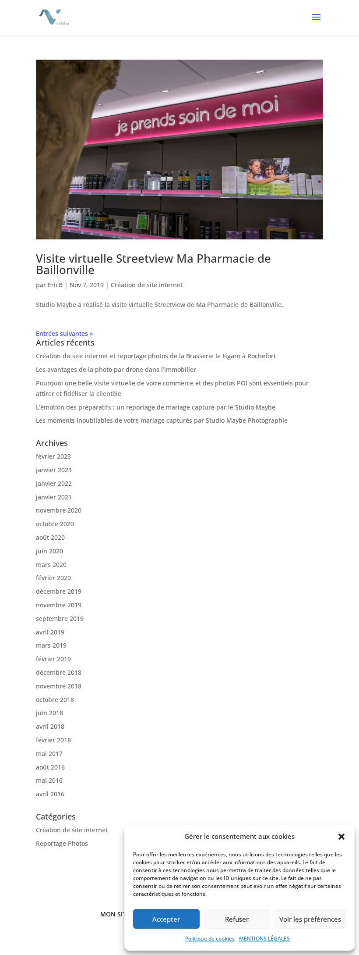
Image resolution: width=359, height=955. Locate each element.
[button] (341, 836)
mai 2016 (49, 780)
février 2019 (53, 659)
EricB (55, 285)
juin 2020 (49, 551)
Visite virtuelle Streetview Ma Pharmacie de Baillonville (153, 264)
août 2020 (50, 537)
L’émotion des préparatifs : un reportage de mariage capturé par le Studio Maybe (155, 407)
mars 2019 (51, 645)
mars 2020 (51, 564)
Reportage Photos (62, 843)
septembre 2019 (60, 618)
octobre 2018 (55, 699)
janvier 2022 (54, 483)
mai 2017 (49, 753)
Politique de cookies (210, 938)
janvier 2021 (54, 497)
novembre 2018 (58, 686)
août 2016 (50, 767)
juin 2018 (49, 713)
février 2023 (53, 456)
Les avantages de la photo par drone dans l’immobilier (116, 369)
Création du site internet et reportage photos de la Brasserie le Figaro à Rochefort (156, 356)
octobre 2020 (55, 524)
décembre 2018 (58, 672)
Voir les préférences (310, 919)
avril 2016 (50, 794)
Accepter (166, 919)
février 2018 (53, 740)
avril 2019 (50, 632)
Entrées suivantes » (64, 333)
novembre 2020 (58, 510)
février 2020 (53, 578)
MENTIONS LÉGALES (264, 938)
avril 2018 (50, 726)
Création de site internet (147, 285)
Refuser (237, 919)
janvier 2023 (54, 470)
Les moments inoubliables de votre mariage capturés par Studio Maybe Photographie (162, 420)
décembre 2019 (58, 591)
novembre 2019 (58, 605)
